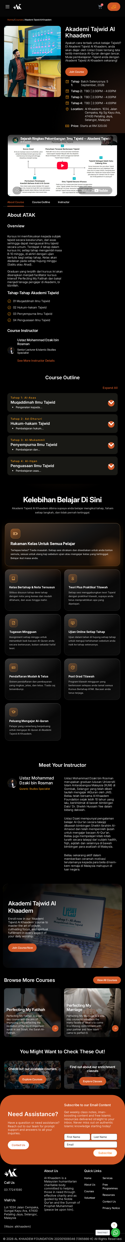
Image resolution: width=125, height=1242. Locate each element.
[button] (7, 7)
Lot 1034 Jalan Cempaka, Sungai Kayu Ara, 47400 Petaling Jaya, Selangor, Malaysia (21, 1213)
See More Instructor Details (36, 360)
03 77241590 (13, 1189)
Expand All (110, 387)
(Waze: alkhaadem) (17, 1226)
